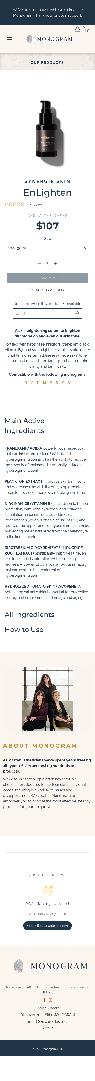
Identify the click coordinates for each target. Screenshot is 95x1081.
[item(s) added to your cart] (86, 29)
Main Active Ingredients (25, 426)
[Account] (77, 29)
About (47, 1028)
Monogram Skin (53, 1049)
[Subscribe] (77, 313)
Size (47, 238)
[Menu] (10, 39)
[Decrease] (39, 263)
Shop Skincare (47, 1008)
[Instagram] (50, 1000)
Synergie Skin (47, 181)
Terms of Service (77, 987)
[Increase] (55, 263)
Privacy (48, 992)
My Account (14, 987)
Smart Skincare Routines (47, 1021)
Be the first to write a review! (47, 925)
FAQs (29, 987)
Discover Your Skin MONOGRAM (47, 1015)
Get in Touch (53, 987)
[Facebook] (44, 1000)
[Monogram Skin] (47, 39)
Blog (38, 987)
